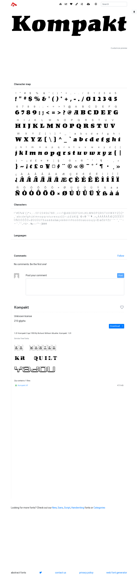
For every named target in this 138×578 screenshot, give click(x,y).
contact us (60, 572)
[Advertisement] (69, 65)
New (54, 507)
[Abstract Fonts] (14, 4)
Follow (120, 255)
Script (67, 507)
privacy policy (86, 572)
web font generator (116, 572)
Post (120, 275)
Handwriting (77, 507)
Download (115, 326)
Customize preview (119, 48)
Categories (99, 507)
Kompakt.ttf (23, 385)
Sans (60, 507)
